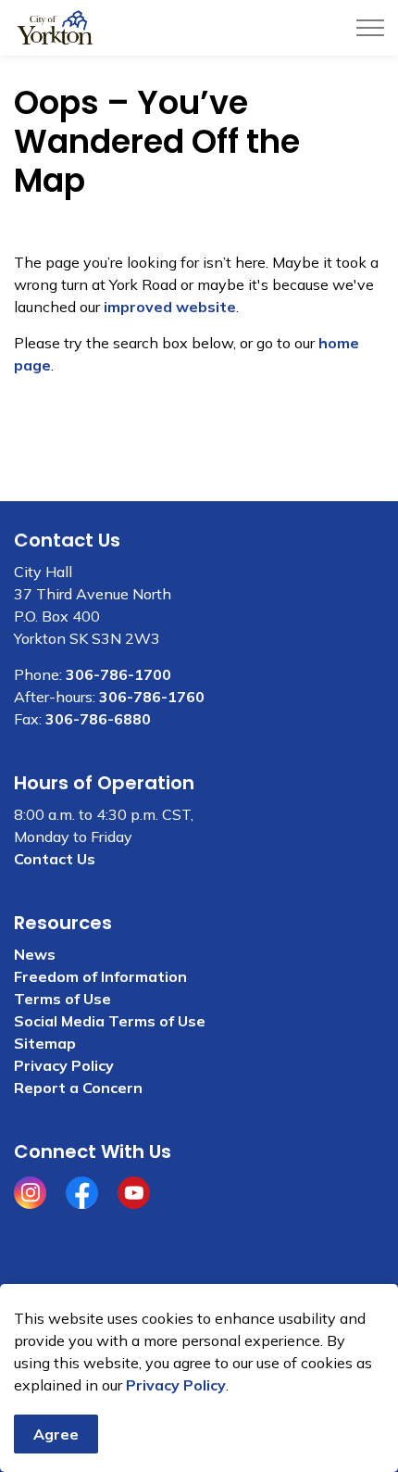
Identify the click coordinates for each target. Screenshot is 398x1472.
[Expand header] (370, 28)
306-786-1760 (152, 696)
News (35, 954)
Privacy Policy (176, 1385)
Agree (56, 1434)
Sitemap (45, 1043)
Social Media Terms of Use (109, 1021)
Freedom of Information (100, 976)
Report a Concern (78, 1087)
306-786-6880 (98, 719)
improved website (170, 306)
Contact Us (54, 858)
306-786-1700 (118, 674)
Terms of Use (62, 998)
